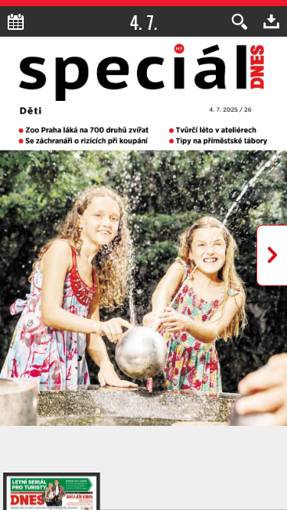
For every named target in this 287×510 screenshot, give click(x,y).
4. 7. (143, 21)
